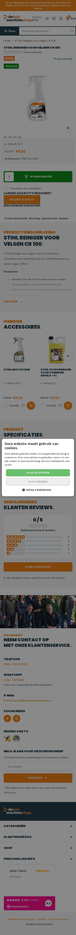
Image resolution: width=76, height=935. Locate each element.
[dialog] (38, 467)
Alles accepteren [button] (38, 472)
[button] (38, 490)
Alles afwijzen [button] (38, 481)
